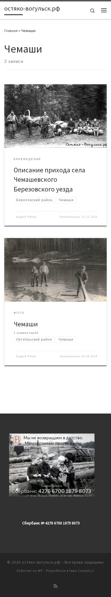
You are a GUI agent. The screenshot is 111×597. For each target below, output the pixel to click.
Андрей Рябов (26, 216)
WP (40, 571)
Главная (11, 30)
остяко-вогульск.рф (41, 562)
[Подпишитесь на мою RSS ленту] (55, 586)
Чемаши (26, 324)
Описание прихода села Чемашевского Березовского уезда (49, 179)
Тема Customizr (81, 571)
